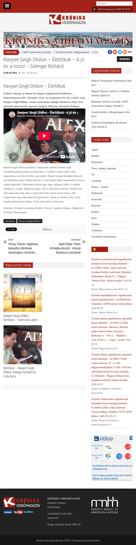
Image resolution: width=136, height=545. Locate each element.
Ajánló (94, 149)
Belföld (95, 156)
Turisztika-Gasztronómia (103, 236)
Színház (95, 224)
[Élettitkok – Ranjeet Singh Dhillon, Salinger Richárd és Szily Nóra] (24, 344)
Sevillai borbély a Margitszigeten (64, 52)
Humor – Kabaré (99, 187)
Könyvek (33, 72)
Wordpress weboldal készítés (86, 540)
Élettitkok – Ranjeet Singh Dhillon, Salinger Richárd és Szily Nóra (20, 372)
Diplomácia (97, 162)
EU (93, 174)
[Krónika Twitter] (28, 513)
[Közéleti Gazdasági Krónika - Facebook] (8, 513)
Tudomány (96, 230)
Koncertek (96, 199)
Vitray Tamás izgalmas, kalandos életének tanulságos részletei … (23, 246)
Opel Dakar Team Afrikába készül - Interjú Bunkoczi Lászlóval (65, 246)
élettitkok (10, 221)
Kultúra (95, 212)
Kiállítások (96, 193)
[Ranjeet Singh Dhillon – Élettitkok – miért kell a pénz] (24, 292)
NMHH (101, 249)
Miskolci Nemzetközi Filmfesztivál (108, 80)
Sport (94, 218)
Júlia (23, 72)
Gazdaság (96, 180)
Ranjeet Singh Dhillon (30, 221)
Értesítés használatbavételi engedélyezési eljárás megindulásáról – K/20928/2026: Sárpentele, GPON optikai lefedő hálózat (111, 299)
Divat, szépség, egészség (103, 168)
